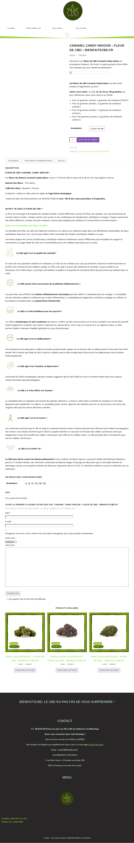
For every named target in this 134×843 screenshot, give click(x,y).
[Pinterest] (74, 811)
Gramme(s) (76, 128)
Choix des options (25, 670)
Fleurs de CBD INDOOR (100, 151)
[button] (115, 25)
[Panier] (108, 26)
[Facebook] (52, 811)
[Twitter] (60, 811)
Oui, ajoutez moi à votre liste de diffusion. (27, 599)
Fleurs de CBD (84, 151)
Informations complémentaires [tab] (38, 160)
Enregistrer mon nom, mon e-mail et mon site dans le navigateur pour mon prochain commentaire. (49, 533)
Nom (8, 513)
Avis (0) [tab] (61, 160)
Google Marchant (95, 744)
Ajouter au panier (88, 140)
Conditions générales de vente (14, 818)
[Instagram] (67, 811)
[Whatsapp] (81, 811)
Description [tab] (13, 160)
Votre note (11, 538)
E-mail (8, 521)
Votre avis (10, 545)
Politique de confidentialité (12, 822)
